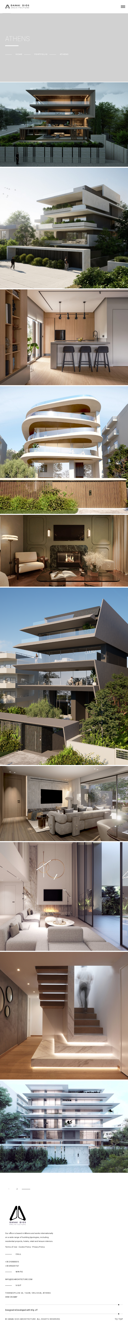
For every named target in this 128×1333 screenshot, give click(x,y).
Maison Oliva (13, 577)
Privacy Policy (38, 1247)
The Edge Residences (18, 756)
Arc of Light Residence (19, 941)
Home (19, 54)
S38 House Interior (17, 376)
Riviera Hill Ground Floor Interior (27, 832)
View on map (11, 1297)
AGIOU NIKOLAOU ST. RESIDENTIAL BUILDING (30, 279)
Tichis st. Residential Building (24, 504)
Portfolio (41, 54)
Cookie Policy (25, 1247)
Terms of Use (11, 1247)
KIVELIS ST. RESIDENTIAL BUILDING (25, 157)
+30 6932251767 (12, 1266)
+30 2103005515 (12, 1262)
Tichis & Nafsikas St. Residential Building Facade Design (41, 1163)
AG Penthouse (14, 1070)
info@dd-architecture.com (18, 1279)
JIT (36, 1310)
